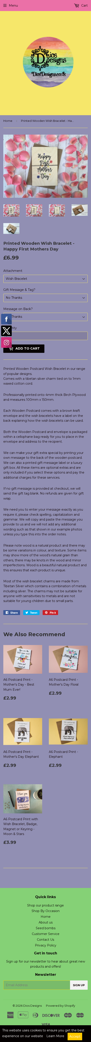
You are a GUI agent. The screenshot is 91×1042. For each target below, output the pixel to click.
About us (46, 922)
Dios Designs (32, 1005)
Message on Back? (18, 309)
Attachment (12, 271)
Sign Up (79, 985)
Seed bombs (45, 928)
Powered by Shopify (60, 1005)
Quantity (10, 328)
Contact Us (45, 940)
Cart (84, 6)
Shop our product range (45, 905)
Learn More (55, 1036)
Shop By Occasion (46, 911)
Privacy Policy (45, 945)
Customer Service (45, 934)
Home (7, 120)
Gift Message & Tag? (19, 290)
